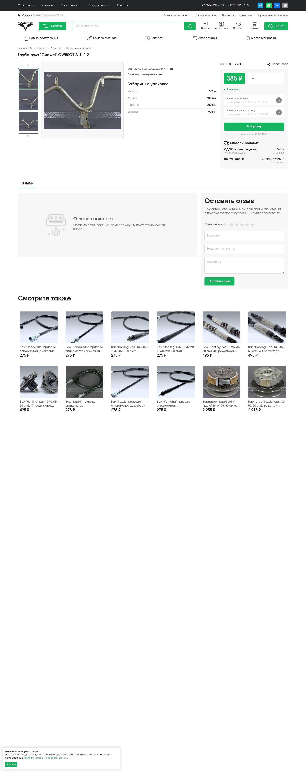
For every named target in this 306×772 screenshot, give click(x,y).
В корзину (254, 126)
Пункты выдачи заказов (273, 15)
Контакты (122, 5)
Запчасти (56, 48)
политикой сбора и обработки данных (45, 758)
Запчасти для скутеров (79, 48)
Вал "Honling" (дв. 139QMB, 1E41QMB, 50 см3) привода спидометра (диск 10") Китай (176, 349)
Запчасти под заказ (176, 15)
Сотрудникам (97, 5)
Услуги (46, 5)
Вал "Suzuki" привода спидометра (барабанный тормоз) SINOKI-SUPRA (82, 404)
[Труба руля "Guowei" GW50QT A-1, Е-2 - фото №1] (82, 100)
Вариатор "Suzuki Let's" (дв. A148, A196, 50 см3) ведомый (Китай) (219, 404)
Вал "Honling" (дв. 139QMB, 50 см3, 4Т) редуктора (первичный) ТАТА (267, 349)
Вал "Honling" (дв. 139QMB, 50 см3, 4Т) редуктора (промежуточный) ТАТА (39, 404)
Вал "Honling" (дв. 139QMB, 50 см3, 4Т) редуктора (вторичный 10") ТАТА (221, 349)
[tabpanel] (153, 241)
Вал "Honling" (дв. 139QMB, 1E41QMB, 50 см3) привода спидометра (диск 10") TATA (130, 349)
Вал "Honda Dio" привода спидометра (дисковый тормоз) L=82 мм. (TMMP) (38, 349)
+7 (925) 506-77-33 (237, 5)
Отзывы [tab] (26, 183)
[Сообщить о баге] (285, 5)
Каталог (56, 26)
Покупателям (69, 5)
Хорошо (11, 764)
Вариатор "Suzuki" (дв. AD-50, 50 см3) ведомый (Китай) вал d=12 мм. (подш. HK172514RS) (267, 404)
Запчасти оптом (206, 15)
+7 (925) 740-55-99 (213, 5)
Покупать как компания (237, 15)
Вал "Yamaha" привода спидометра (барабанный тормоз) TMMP (173, 404)
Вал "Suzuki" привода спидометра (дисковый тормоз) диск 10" (128, 404)
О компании (26, 5)
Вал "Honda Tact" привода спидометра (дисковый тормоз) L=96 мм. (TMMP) (84, 349)
